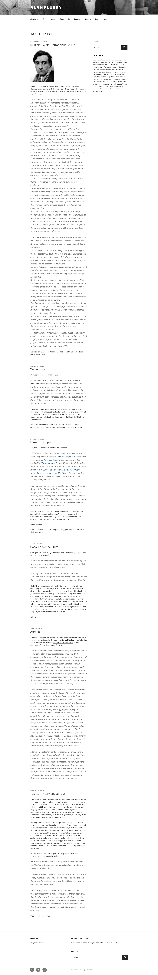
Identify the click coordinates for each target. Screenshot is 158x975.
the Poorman (48, 916)
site (64, 530)
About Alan (34, 19)
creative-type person (58, 448)
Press (105, 19)
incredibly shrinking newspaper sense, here (53, 807)
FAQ (96, 19)
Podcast (77, 19)
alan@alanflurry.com (37, 943)
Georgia (54, 375)
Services (88, 19)
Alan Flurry (46, 7)
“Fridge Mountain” (49, 463)
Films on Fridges (40, 442)
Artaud (37, 94)
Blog (45, 19)
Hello (32, 586)
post (43, 637)
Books (53, 19)
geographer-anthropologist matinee (45, 856)
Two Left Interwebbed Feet (47, 793)
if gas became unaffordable (60, 553)
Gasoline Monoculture (44, 547)
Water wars (37, 369)
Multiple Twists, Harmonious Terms (52, 45)
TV (69, 19)
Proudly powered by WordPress (82, 970)
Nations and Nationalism (63, 643)
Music (61, 19)
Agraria (35, 631)
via (35, 617)
